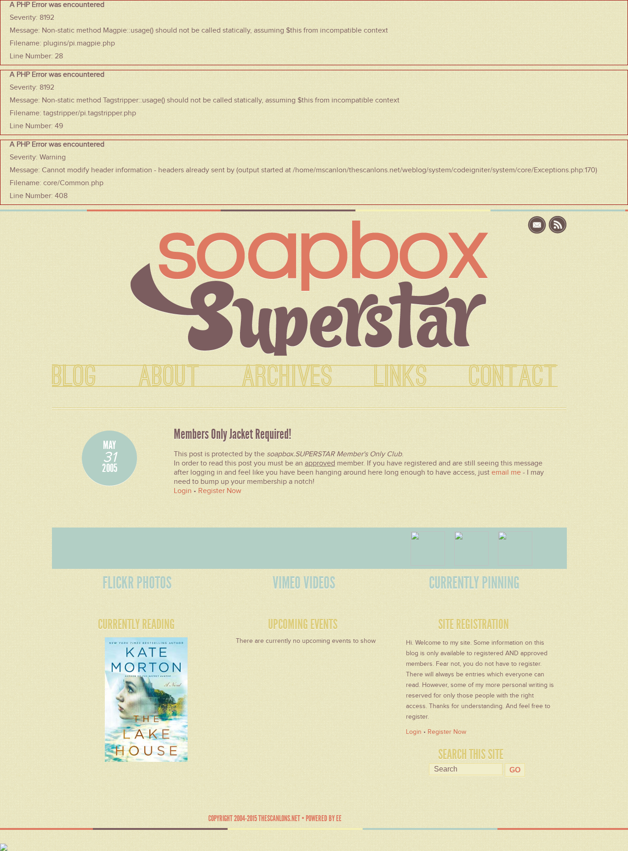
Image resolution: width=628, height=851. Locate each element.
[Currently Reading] (120, 697)
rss (557, 225)
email (538, 225)
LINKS (401, 376)
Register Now (219, 491)
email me (506, 472)
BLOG (74, 376)
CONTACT (513, 376)
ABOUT (169, 376)
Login (183, 491)
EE (339, 818)
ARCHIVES (287, 376)
